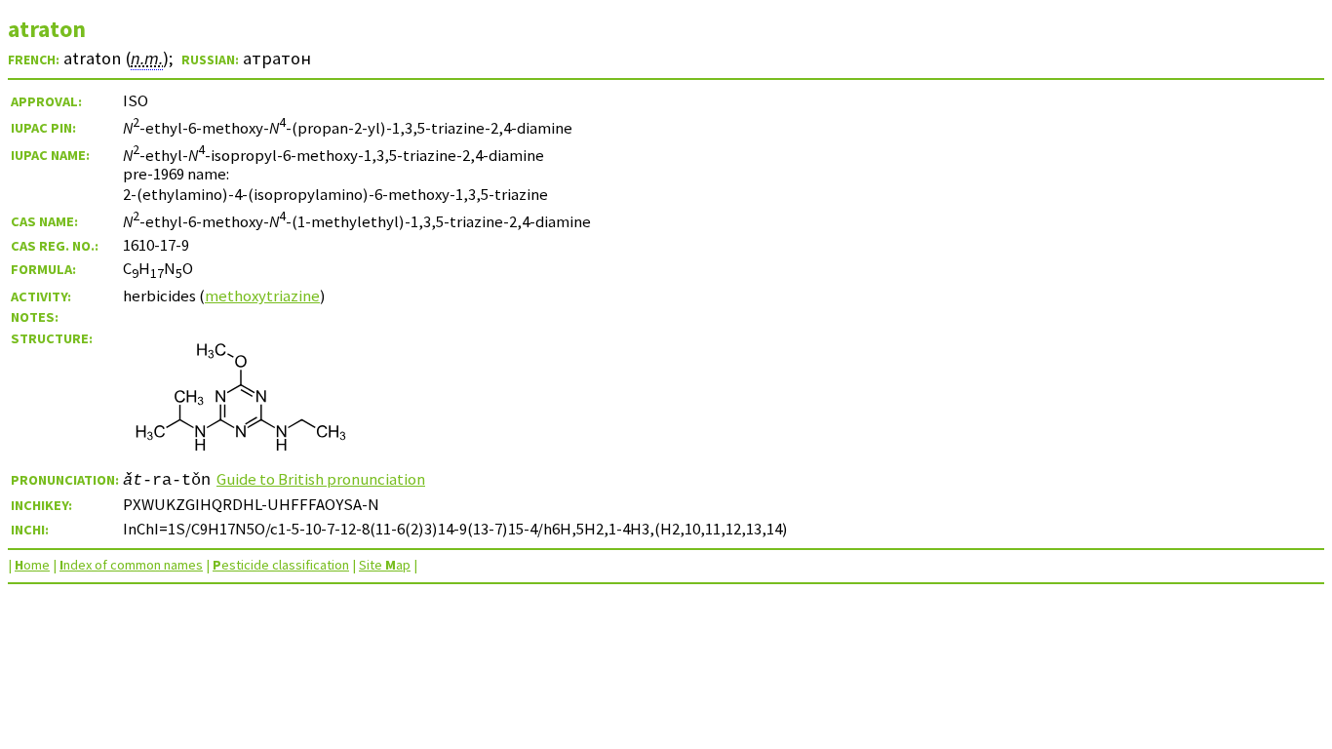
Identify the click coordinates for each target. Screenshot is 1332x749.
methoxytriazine (262, 295)
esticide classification (281, 564)
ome (32, 564)
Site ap (385, 564)
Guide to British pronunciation (320, 479)
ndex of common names (131, 564)
